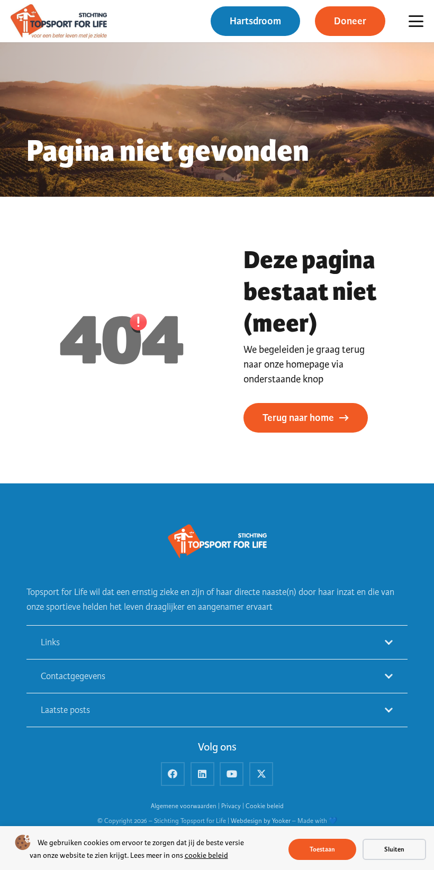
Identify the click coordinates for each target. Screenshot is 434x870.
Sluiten (394, 849)
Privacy (231, 806)
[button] (416, 21)
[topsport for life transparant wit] (217, 542)
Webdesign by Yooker (261, 821)
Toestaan (322, 849)
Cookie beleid (265, 806)
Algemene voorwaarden (183, 806)
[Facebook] (173, 774)
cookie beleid (206, 855)
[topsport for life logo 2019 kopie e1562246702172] (59, 21)
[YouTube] (231, 774)
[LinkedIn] (202, 774)
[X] (261, 774)
